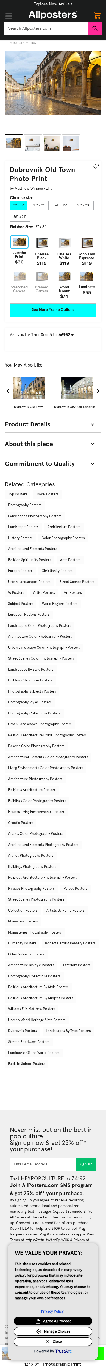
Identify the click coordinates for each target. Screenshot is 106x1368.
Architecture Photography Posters (35, 779)
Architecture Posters (64, 527)
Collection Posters (23, 910)
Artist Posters (44, 593)
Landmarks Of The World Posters (34, 1053)
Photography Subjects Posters (32, 691)
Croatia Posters (20, 823)
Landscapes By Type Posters (68, 1031)
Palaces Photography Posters (31, 889)
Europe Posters (20, 571)
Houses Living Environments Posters (36, 812)
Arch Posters (70, 560)
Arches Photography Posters (30, 856)
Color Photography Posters (63, 538)
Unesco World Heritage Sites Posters (37, 1020)
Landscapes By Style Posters (30, 669)
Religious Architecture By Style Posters (38, 987)
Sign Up (86, 1164)
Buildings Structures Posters (30, 680)
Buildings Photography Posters (32, 867)
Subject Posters (20, 604)
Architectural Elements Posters (32, 549)
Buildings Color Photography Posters (37, 801)
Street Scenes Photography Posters (36, 899)
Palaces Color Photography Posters (36, 746)
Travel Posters (47, 494)
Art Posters (73, 593)
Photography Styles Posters (30, 702)
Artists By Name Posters (65, 910)
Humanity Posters (22, 943)
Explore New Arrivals (53, 4)
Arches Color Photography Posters (35, 834)
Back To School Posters (26, 1064)
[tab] (18, 205)
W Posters (16, 593)
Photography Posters (25, 505)
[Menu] (8, 16)
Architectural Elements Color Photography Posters (48, 757)
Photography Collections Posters (34, 713)
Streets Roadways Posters (28, 1042)
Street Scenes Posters (77, 582)
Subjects (17, 43)
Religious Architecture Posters (32, 790)
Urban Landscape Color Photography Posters (44, 648)
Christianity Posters (57, 571)
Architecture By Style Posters (31, 965)
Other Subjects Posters (26, 954)
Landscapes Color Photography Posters (39, 626)
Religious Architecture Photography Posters (42, 877)
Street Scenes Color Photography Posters (41, 658)
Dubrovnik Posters (22, 1031)
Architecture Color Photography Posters (40, 636)
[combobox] (46, 28)
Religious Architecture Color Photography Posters (47, 735)
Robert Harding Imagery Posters (70, 943)
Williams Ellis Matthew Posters (31, 1009)
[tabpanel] (53, 266)
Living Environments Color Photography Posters (45, 768)
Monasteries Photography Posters (35, 932)
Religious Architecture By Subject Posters (40, 998)
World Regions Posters (59, 604)
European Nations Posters (28, 615)
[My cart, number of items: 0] (97, 15)
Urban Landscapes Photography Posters (40, 724)
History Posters (20, 538)
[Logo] (53, 15)
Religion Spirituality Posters (29, 560)
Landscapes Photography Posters (34, 516)
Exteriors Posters (76, 965)
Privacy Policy (52, 1311)
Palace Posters (75, 889)
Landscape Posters (23, 527)
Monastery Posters (23, 921)
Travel (34, 43)
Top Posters (17, 494)
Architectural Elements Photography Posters (43, 845)
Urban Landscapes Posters (29, 582)
